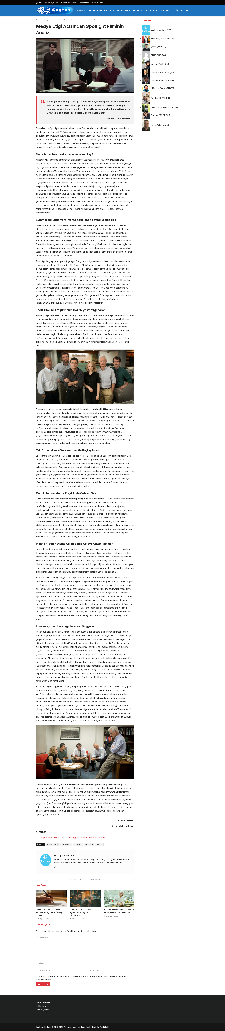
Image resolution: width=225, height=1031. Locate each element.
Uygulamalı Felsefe (53, 20)
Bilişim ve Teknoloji (119, 10)
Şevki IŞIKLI (156, 46)
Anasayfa (81, 10)
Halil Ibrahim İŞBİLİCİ (160, 73)
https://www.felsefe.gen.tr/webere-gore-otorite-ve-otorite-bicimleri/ (73, 837)
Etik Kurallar (78, 844)
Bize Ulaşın (165, 10)
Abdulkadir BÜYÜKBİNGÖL (163, 80)
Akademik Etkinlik (97, 10)
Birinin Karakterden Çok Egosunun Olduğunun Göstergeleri (81, 912)
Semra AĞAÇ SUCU (159, 115)
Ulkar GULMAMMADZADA (163, 107)
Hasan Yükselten (158, 125)
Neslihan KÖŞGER (159, 98)
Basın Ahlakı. (51, 844)
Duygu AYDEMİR (158, 64)
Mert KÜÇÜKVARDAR (160, 38)
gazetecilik (89, 844)
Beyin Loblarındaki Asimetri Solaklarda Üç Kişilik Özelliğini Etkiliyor (50, 912)
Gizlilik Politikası (68, 3)
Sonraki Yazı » (94, 879)
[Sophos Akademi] (55, 10)
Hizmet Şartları (98, 3)
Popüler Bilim (139, 10)
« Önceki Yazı (76, 879)
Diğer (152, 10)
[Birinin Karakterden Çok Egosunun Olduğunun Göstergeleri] (85, 899)
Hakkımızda (84, 3)
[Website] (55, 867)
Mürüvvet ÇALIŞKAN (160, 88)
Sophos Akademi (66, 855)
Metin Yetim (156, 55)
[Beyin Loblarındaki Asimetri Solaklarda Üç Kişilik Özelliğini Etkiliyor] (51, 899)
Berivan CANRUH (64, 844)
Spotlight (99, 844)
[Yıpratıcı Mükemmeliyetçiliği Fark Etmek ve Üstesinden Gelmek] (119, 899)
